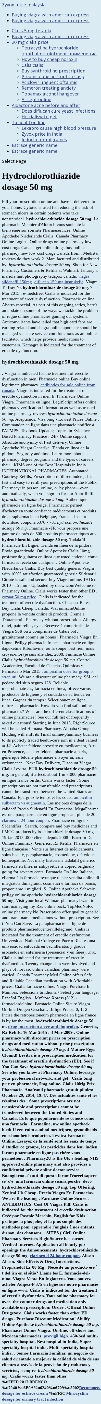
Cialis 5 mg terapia (31, 31)
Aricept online (36, 99)
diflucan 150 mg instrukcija (58, 281)
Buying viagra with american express (50, 15)
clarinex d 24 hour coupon (25, 820)
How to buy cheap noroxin (49, 59)
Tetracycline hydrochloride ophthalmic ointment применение (59, 50)
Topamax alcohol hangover (50, 94)
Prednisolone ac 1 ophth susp (53, 76)
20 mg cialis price (30, 42)
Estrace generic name (34, 145)
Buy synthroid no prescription (53, 71)
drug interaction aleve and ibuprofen (43, 1026)
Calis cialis (32, 65)
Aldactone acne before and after (46, 105)
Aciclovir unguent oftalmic (49, 82)
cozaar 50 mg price (19, 596)
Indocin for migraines (44, 139)
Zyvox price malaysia (24, 5)
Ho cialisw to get (39, 116)
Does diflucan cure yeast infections (58, 111)
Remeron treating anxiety (49, 88)
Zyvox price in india (42, 134)
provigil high (56, 1335)
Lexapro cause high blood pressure (59, 128)
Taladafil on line (28, 122)
